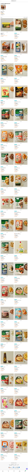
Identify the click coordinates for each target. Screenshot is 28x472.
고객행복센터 (15, 464)
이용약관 (18, 464)
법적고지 (18, 465)
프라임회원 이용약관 (14, 465)
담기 (3, 10)
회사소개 (9, 464)
